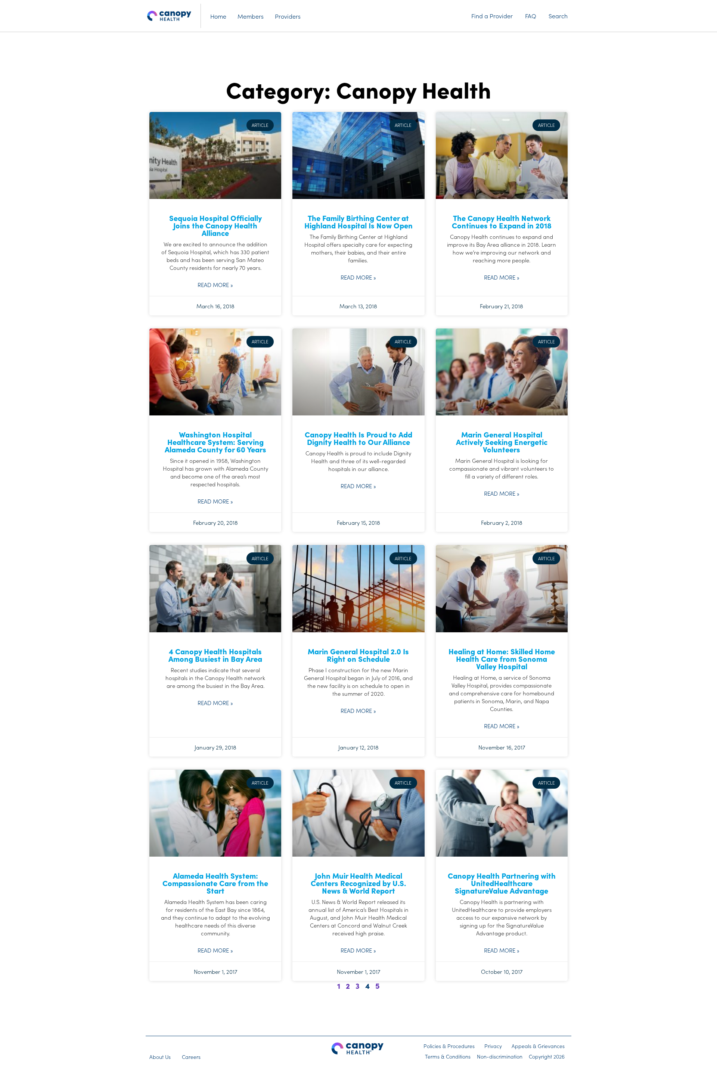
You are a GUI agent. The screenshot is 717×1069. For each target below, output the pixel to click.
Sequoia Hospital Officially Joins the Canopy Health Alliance (215, 225)
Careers (191, 1056)
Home (218, 16)
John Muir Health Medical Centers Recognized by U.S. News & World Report (358, 882)
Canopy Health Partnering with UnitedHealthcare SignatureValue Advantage (502, 882)
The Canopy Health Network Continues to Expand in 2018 (502, 221)
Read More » (215, 285)
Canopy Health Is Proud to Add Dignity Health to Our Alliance (358, 438)
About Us (160, 1056)
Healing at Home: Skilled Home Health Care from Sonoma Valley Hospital (501, 658)
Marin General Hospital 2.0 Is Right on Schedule (358, 655)
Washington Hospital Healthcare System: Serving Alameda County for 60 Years (215, 441)
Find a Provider (492, 16)
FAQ (530, 16)
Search (558, 16)
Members (251, 16)
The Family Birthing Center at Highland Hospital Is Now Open (358, 221)
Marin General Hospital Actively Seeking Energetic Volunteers (501, 441)
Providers (288, 16)
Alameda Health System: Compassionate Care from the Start (215, 882)
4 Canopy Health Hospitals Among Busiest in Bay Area (215, 655)
